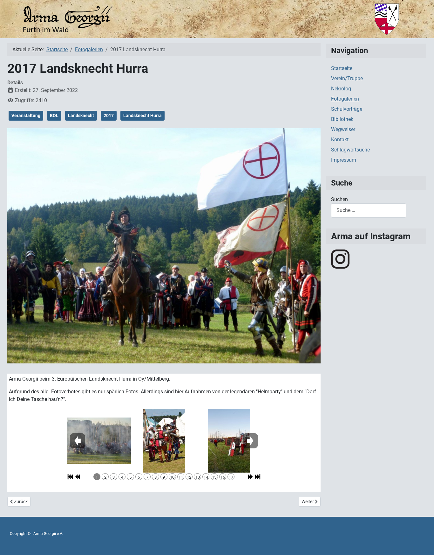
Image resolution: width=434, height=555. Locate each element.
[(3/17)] (229, 441)
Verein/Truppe (347, 78)
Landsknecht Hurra (142, 115)
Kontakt (340, 140)
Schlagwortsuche (350, 150)
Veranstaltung (25, 115)
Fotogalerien (345, 99)
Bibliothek (342, 119)
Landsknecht (81, 115)
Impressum (343, 160)
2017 (109, 115)
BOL (54, 115)
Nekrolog (341, 89)
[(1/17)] (99, 441)
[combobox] (368, 210)
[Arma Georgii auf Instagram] (340, 259)
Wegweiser (343, 129)
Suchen (339, 199)
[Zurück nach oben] (423, 543)
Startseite (341, 68)
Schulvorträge (346, 109)
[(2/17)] (164, 441)
